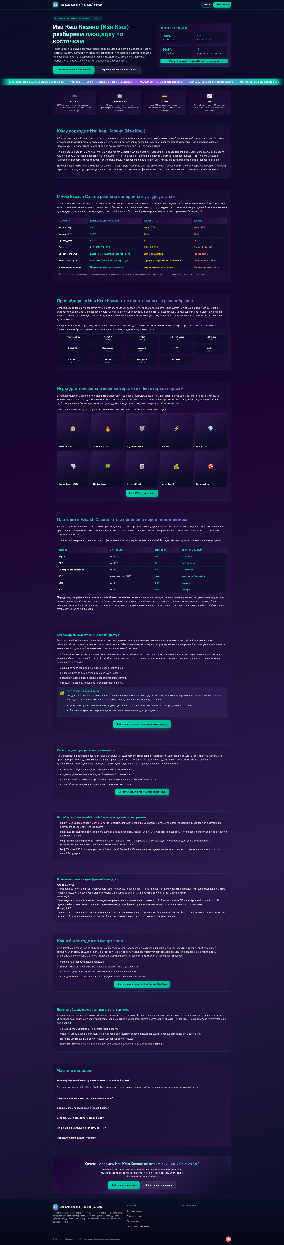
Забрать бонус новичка (159, 1185)
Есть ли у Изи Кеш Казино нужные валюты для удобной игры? (93, 1080)
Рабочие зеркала (134, 1216)
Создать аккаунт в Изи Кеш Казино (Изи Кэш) (142, 792)
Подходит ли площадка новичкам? (77, 1137)
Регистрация (222, 5)
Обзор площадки (134, 1211)
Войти (207, 5)
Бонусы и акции (134, 1221)
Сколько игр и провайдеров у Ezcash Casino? (83, 1108)
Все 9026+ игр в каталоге (142, 493)
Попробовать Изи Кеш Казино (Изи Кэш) (194, 61)
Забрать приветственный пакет (118, 69)
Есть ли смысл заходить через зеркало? (80, 1118)
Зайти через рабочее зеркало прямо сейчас (142, 724)
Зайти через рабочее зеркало (73, 69)
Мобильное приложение (138, 1226)
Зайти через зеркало (124, 1185)
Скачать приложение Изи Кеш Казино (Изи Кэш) (142, 984)
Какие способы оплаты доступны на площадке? (85, 1098)
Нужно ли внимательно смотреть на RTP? (81, 1127)
